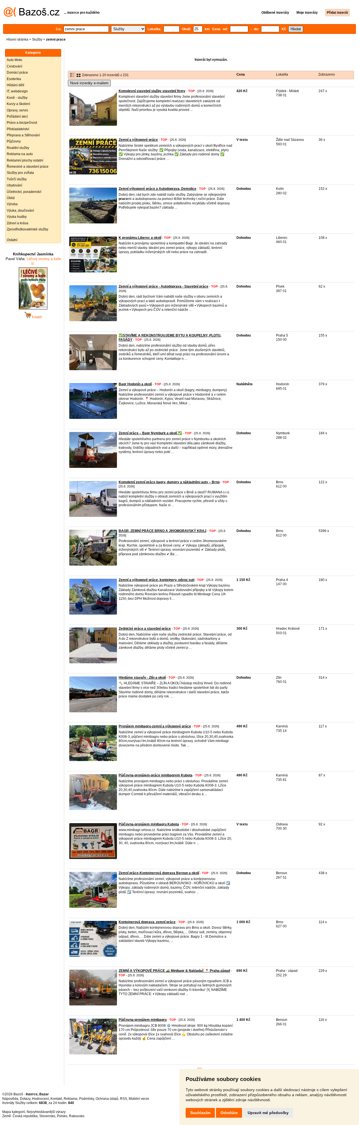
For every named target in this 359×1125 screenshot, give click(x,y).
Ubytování (14, 185)
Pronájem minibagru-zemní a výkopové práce (155, 726)
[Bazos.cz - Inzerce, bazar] (31, 16)
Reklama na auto (20, 154)
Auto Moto (14, 60)
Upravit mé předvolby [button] (268, 1112)
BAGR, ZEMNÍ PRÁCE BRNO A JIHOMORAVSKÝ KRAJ (162, 531)
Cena (240, 74)
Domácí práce (17, 72)
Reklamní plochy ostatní (25, 160)
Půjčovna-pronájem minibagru (143, 1020)
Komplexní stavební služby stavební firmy (152, 91)
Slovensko (47, 1116)
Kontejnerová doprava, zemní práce (147, 922)
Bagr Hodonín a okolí (135, 384)
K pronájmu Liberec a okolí (140, 238)
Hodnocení (40, 1099)
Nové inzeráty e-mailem (89, 83)
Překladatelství (18, 129)
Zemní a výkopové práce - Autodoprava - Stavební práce (163, 286)
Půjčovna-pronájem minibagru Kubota (149, 824)
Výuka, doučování (20, 211)
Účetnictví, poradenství (24, 192)
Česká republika (25, 1116)
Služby (37, 39)
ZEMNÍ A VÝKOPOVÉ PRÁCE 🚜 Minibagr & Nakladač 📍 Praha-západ (174, 971)
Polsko (62, 1116)
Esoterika (14, 79)
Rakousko (76, 1116)
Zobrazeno (326, 74)
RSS (123, 1099)
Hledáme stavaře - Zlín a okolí (142, 678)
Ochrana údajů (107, 1099)
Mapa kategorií (13, 1112)
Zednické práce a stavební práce (145, 629)
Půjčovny (14, 141)
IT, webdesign (17, 91)
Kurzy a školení (18, 104)
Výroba (12, 204)
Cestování (14, 66)
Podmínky (86, 1099)
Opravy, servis (17, 110)
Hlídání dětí (15, 85)
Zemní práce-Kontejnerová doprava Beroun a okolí (159, 873)
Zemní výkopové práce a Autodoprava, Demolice (157, 189)
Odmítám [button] (229, 1112)
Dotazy (25, 1099)
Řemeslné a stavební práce (28, 167)
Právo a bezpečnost (22, 123)
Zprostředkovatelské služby (27, 229)
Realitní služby (18, 148)
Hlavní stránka (17, 39)
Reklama (70, 1099)
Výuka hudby (17, 217)
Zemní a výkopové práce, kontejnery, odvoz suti (156, 580)
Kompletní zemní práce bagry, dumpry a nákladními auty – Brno (169, 482)
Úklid (11, 198)
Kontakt (56, 1099)
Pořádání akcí (17, 116)
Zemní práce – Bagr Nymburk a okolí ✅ (150, 433)
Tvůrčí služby (17, 179)
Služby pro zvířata (20, 173)
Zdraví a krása (17, 223)
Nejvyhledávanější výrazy (46, 1112)
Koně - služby (17, 98)
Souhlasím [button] (200, 1112)
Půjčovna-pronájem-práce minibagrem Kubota (155, 775)
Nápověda (10, 1099)
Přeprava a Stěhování (23, 135)
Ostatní (12, 240)
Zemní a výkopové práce (138, 140)
